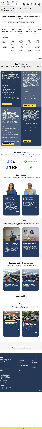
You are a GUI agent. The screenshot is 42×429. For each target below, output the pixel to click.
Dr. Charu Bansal (9, 197)
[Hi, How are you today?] (38, 426)
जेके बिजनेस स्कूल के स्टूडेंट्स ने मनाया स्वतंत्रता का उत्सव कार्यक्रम (11, 323)
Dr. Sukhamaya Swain (28, 197)
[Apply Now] (40, 254)
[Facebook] (1, 388)
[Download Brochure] (40, 256)
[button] (0, 5)
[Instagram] (3, 388)
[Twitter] (6, 388)
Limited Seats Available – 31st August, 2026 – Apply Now (21, 428)
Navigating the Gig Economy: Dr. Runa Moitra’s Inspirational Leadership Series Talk (30, 244)
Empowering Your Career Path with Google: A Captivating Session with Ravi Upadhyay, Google (11, 245)
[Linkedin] (10, 388)
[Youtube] (8, 388)
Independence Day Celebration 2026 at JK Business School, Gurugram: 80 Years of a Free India (30, 324)
